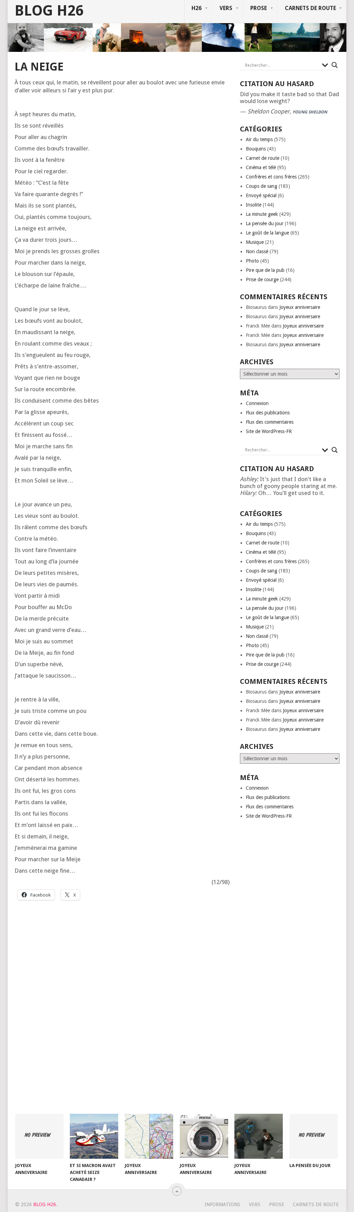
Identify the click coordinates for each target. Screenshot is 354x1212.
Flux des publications (268, 412)
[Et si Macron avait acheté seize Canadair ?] (94, 1136)
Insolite (253, 205)
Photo (252, 261)
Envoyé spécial (261, 195)
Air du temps (259, 139)
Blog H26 (49, 10)
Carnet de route (262, 158)
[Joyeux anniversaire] (39, 1136)
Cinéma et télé (261, 167)
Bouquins (256, 149)
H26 (197, 8)
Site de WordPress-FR (269, 431)
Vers (226, 8)
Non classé (257, 251)
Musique (255, 242)
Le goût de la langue (267, 233)
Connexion (257, 403)
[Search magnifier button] (334, 65)
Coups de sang (261, 186)
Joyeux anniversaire (299, 307)
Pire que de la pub (265, 270)
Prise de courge (262, 279)
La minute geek (262, 214)
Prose (258, 8)
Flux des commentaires (270, 422)
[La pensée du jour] (313, 1136)
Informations (222, 1204)
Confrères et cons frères (271, 177)
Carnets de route (310, 8)
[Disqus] (122, 1013)
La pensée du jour (264, 223)
